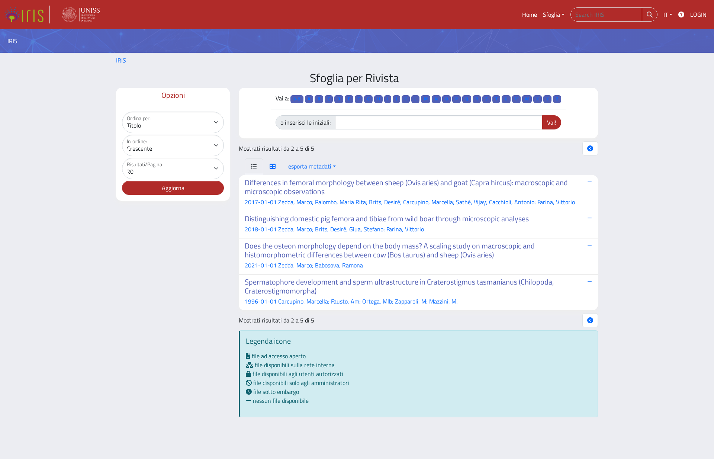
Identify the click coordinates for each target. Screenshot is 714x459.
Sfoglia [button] (551, 14)
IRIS (121, 60)
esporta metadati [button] (309, 166)
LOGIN (698, 14)
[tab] (254, 166)
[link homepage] (27, 14)
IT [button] (665, 14)
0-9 (296, 98)
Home (529, 14)
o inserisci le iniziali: (305, 122)
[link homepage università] (81, 14)
